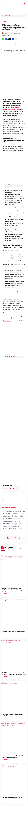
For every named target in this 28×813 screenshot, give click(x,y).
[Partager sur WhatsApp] (3, 39)
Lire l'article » (5, 593)
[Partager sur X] (9, 39)
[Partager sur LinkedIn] (13, 39)
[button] (24, 3)
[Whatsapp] (15, 537)
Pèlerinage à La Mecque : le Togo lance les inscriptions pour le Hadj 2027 (13, 756)
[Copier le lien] (16, 39)
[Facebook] (11, 537)
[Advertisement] (14, 82)
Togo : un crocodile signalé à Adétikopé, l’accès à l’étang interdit (12, 798)
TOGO (4, 21)
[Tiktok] (19, 537)
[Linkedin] (7, 537)
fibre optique (7, 321)
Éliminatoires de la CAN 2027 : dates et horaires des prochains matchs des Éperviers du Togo (14, 590)
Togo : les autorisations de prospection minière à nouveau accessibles (12, 715)
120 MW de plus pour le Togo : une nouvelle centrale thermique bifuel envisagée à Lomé (14, 673)
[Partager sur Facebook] (6, 39)
